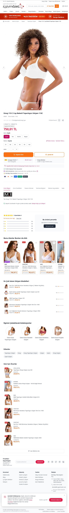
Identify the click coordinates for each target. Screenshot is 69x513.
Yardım (63, 1)
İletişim (5, 482)
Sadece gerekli (43, 500)
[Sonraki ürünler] (64, 258)
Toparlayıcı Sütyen (10, 353)
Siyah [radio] (6, 136)
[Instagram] (52, 461)
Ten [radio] (13, 136)
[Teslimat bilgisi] (17, 159)
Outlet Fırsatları (23, 484)
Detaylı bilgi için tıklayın (38, 203)
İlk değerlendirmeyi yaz (19, 120)
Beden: (8, 141)
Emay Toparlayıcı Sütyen (30, 353)
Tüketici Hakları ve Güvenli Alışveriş (55, 509)
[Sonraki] (64, 67)
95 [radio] (24, 144)
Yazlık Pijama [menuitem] (56, 11)
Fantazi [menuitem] (24, 11)
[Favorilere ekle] (59, 120)
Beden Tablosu (60, 141)
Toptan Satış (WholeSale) (54, 1)
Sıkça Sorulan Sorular (41, 475)
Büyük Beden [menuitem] (32, 11)
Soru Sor (18, 218)
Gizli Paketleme (39, 482)
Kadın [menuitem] (5, 11)
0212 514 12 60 (57, 484)
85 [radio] (15, 144)
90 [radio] (19, 144)
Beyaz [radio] (26, 136)
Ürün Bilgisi (7, 188)
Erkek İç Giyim (23, 477)
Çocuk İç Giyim (23, 482)
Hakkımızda (6, 475)
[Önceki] (3, 67)
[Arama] (57, 6)
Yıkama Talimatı (28, 188)
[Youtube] (59, 461)
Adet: (5, 149)
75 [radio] (5, 144)
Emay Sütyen (56, 353)
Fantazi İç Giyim (23, 479)
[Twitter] (55, 461)
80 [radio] (10, 144)
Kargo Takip (44, 1)
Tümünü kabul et (56, 500)
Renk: (7, 133)
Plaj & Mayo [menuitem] (48, 11)
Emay (5, 116)
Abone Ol (40, 462)
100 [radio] (29, 144)
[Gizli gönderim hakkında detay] (37, 171)
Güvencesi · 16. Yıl (16, 173)
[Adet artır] (16, 149)
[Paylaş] (63, 120)
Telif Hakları (41, 509)
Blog (4, 477)
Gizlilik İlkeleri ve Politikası (49, 511)
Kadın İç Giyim (23, 475)
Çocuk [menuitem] (17, 11)
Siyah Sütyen (8, 356)
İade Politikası (39, 477)
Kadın (48, 353)
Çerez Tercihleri (61, 511)
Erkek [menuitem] (11, 11)
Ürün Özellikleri (17, 188)
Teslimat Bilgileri (40, 188)
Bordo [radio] (19, 136)
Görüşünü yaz (49, 226)
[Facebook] (48, 461)
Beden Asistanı (51, 141)
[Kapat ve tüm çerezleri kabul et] (64, 495)
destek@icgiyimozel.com (59, 487)
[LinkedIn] (63, 461)
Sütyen (42, 353)
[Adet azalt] (9, 149)
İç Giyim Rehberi (7, 479)
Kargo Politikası (39, 479)
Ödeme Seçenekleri (53, 188)
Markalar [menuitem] (41, 11)
